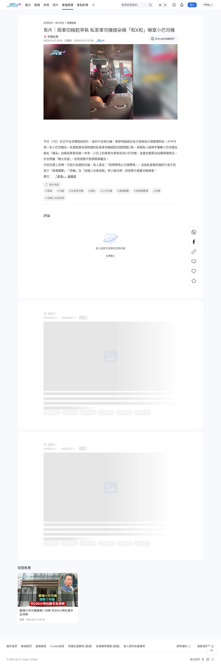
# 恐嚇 (156, 190)
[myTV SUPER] (208, 4)
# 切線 (60, 190)
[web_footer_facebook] (203, 659)
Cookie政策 (57, 646)
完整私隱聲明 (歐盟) (80, 646)
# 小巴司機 (106, 190)
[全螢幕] (172, 116)
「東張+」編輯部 (65, 176)
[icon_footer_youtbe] (213, 659)
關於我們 (11, 646)
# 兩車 (48, 190)
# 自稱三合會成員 (54, 197)
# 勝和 (91, 190)
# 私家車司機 (76, 190)
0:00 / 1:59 (51, 115)
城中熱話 (54, 184)
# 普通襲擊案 (141, 190)
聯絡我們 (26, 646)
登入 (192, 4)
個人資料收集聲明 (134, 646)
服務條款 (41, 646)
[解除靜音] (164, 116)
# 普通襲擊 (123, 190)
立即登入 (110, 255)
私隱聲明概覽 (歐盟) (108, 646)
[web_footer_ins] (208, 659)
